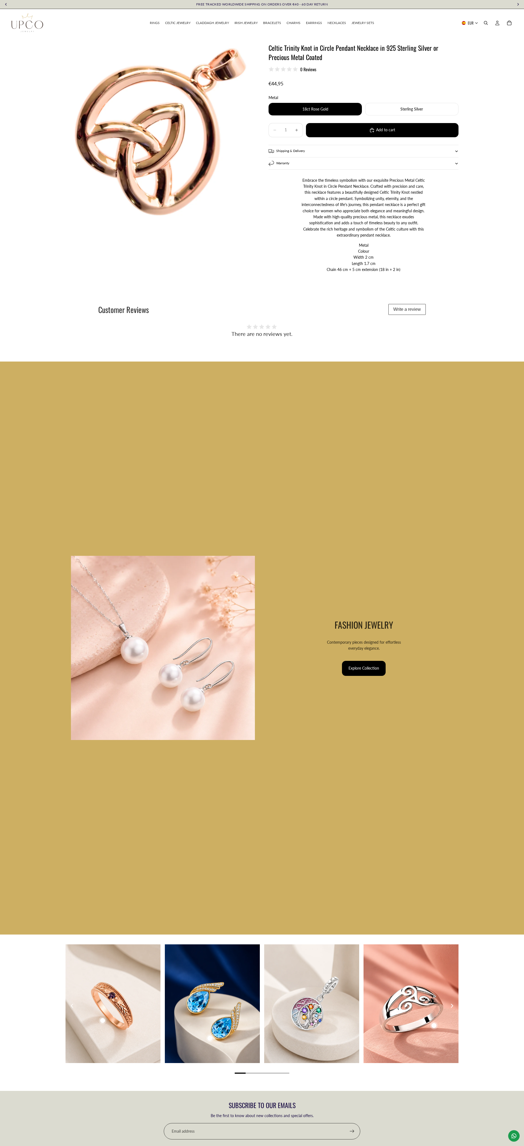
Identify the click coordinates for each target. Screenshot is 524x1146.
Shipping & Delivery (290, 151)
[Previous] (72, 1006)
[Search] (486, 23)
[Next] (452, 1006)
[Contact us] (514, 1136)
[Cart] (509, 23)
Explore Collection (364, 668)
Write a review (407, 309)
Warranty (282, 163)
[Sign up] (352, 1131)
